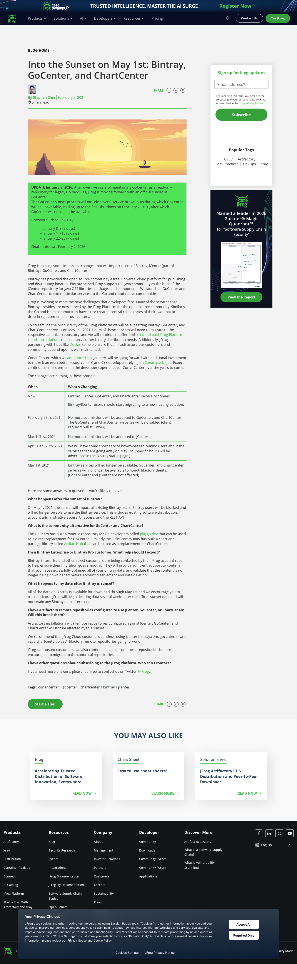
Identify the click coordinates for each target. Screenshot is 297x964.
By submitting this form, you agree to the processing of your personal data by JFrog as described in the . (240, 99)
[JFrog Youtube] (289, 833)
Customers (102, 876)
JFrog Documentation (64, 876)
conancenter (49, 687)
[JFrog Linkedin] (269, 833)
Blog (52, 842)
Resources (132, 18)
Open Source (58, 907)
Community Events (152, 859)
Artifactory (246, 159)
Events (53, 859)
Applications (148, 876)
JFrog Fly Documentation (66, 885)
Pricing (157, 18)
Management (103, 850)
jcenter (124, 687)
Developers (103, 18)
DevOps (249, 164)
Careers (99, 885)
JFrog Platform (13, 893)
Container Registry (16, 867)
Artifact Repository (197, 842)
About (98, 842)
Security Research (62, 850)
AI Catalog (10, 885)
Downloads (147, 850)
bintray (109, 687)
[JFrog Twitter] (279, 833)
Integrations (57, 867)
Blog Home (38, 50)
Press (98, 902)
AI (81, 18)
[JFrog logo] (14, 18)
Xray (264, 164)
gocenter (70, 687)
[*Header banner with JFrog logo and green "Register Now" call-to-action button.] (148, 6)
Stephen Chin (44, 97)
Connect (9, 876)
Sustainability (104, 893)
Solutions (61, 18)
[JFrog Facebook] (259, 833)
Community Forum (152, 867)
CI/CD (228, 159)
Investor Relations (107, 859)
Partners (100, 867)
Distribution (12, 859)
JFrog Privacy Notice (251, 103)
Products (35, 18)
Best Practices (227, 164)
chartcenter (90, 687)
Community (147, 842)
